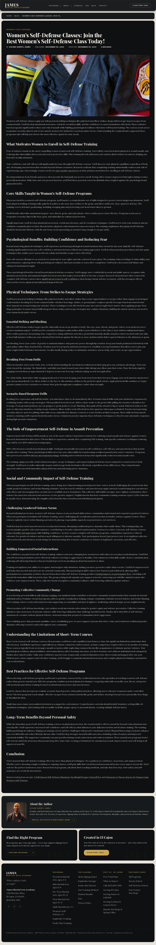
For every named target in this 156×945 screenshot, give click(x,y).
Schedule (78, 6)
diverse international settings (45, 455)
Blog (94, 6)
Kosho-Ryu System (87, 885)
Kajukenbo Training (62, 918)
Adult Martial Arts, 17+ (63, 907)
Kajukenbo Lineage (87, 881)
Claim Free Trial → (96, 852)
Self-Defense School (138, 885)
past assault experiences (67, 170)
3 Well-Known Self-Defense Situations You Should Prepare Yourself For (67, 777)
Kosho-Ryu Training (62, 923)
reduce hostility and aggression (21, 533)
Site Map (109, 933)
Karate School (135, 881)
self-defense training (47, 595)
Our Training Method (88, 890)
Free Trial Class (110, 877)
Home (9, 16)
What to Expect (110, 881)
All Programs (135, 877)
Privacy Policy (84, 903)
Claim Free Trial (140, 5)
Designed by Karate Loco (123, 933)
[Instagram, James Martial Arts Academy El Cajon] (14, 906)
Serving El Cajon (111, 890)
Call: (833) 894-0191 (112, 885)
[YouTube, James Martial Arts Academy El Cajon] (20, 906)
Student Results (85, 894)
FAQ (87, 6)
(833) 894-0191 (13, 900)
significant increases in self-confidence (60, 279)
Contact (103, 6)
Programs (53, 6)
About (66, 6)
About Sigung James (87, 877)
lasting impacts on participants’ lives (113, 574)
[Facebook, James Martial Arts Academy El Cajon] (8, 906)
